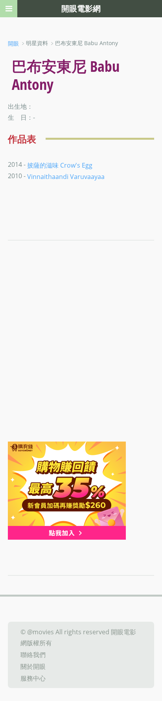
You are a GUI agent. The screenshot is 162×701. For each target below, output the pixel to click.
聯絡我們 (33, 654)
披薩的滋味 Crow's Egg (59, 165)
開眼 (13, 43)
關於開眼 (33, 666)
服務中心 (33, 678)
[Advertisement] (81, 357)
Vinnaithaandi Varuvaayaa (66, 176)
